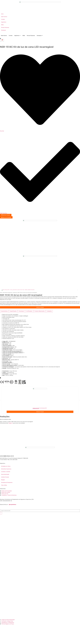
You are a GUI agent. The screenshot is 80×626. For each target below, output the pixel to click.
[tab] (4, 311)
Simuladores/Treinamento (6, 482)
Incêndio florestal (5, 477)
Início (1, 292)
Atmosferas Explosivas (7, 292)
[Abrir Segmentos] (20, 35)
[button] (2, 290)
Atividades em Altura (5, 466)
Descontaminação (5, 474)
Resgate (3, 479)
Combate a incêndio (5, 471)
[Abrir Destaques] (42, 35)
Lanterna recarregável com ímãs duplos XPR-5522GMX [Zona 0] (40, 408)
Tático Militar (4, 485)
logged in (11, 423)
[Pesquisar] (1, 513)
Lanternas (15, 292)
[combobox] (40, 510)
